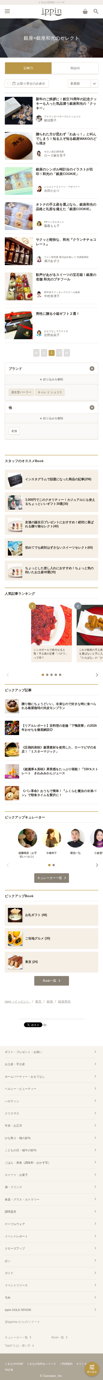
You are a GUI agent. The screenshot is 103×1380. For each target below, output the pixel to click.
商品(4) (75, 68)
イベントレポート (16, 1236)
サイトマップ (84, 1363)
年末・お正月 (13, 1125)
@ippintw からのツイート (22, 1322)
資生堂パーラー (21, 392)
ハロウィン (12, 1101)
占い (8, 1261)
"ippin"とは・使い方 (17, 1345)
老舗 (14, 431)
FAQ (7, 1369)
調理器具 (10, 1211)
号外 (8, 1297)
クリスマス (12, 1113)
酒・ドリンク (13, 1187)
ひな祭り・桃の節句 (18, 1138)
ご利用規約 (66, 1363)
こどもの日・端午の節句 (20, 1150)
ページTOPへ (51, 1013)
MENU (7, 11)
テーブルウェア (15, 1224)
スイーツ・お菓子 (16, 1175)
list (44, 1024)
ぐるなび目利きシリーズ (41, 1363)
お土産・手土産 (15, 1064)
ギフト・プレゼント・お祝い (23, 1052)
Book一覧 (58, 1337)
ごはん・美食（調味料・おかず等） (28, 1162)
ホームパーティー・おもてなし (25, 1076)
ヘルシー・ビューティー (20, 1089)
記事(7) (28, 68)
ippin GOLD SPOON (18, 1310)
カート (85, 11)
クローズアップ (15, 1248)
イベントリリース (16, 1285)
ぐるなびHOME (14, 1363)
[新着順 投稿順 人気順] (83, 83)
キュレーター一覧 (16, 1337)
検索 (96, 11)
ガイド (9, 1273)
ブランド (15, 369)
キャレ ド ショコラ (50, 392)
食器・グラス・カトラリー (22, 1199)
